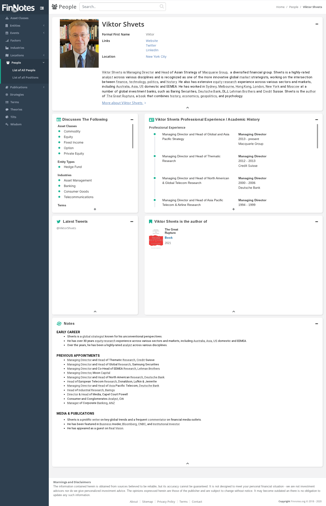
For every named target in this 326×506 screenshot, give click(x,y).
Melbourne (226, 86)
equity (217, 82)
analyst (107, 77)
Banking (102, 403)
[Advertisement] (288, 394)
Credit (267, 91)
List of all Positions (25, 77)
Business (106, 424)
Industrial (84, 390)
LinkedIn (152, 50)
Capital (105, 372)
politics (152, 82)
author (311, 91)
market (245, 77)
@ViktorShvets (66, 228)
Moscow (293, 86)
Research (129, 360)
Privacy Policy (166, 502)
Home (280, 7)
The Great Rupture (120, 96)
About (134, 502)
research (230, 82)
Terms (183, 502)
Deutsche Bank (209, 91)
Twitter (151, 45)
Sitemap (147, 502)
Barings (110, 390)
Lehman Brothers (243, 91)
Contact (197, 502)
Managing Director (140, 72)
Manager (73, 403)
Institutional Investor (166, 424)
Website (152, 41)
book (142, 96)
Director (72, 394)
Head (165, 72)
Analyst (113, 398)
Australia (123, 86)
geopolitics (208, 96)
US (141, 86)
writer (96, 419)
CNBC (142, 424)
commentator (157, 419)
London (258, 86)
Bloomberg (129, 424)
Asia (134, 86)
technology (137, 82)
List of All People (23, 70)
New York (272, 86)
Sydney (211, 86)
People (293, 7)
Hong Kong (243, 86)
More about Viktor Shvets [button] (122, 102)
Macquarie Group (215, 72)
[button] (187, 64)
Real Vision (116, 428)
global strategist (93, 336)
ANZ (112, 403)
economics (190, 96)
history (172, 82)
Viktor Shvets (112, 72)
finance (121, 82)
